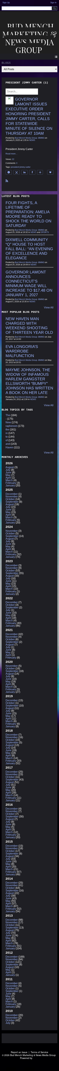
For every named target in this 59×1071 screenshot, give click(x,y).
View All (48, 307)
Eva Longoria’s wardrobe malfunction (22, 351)
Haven (9, 447)
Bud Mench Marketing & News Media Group (29, 38)
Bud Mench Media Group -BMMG (29, 138)
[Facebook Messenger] (9, 172)
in (7, 433)
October (10, 499)
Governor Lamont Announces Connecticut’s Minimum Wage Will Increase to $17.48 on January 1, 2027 (29, 283)
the (7, 429)
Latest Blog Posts (16, 196)
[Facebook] (32, 172)
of (7, 440)
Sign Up (6, 2)
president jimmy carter (20, 167)
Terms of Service (39, 1052)
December (12, 494)
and (8, 443)
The (8, 415)
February (11, 482)
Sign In (53, 2)
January (10, 485)
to (7, 436)
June (8, 472)
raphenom (11, 426)
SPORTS (45, 232)
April (8, 477)
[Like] (50, 172)
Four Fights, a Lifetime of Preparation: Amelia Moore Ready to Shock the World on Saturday (28, 214)
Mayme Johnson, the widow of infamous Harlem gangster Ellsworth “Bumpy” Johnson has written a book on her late (29, 381)
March (9, 480)
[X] (16, 172)
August (10, 467)
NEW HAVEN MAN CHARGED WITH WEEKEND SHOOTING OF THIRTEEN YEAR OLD (29, 326)
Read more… (12, 154)
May (8, 475)
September (12, 501)
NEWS (32, 140)
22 (13, 159)
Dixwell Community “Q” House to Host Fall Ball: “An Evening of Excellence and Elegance (29, 248)
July (8, 469)
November (12, 496)
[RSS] (7, 180)
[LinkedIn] (24, 172)
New (8, 422)
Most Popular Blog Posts (20, 312)
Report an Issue (19, 1052)
